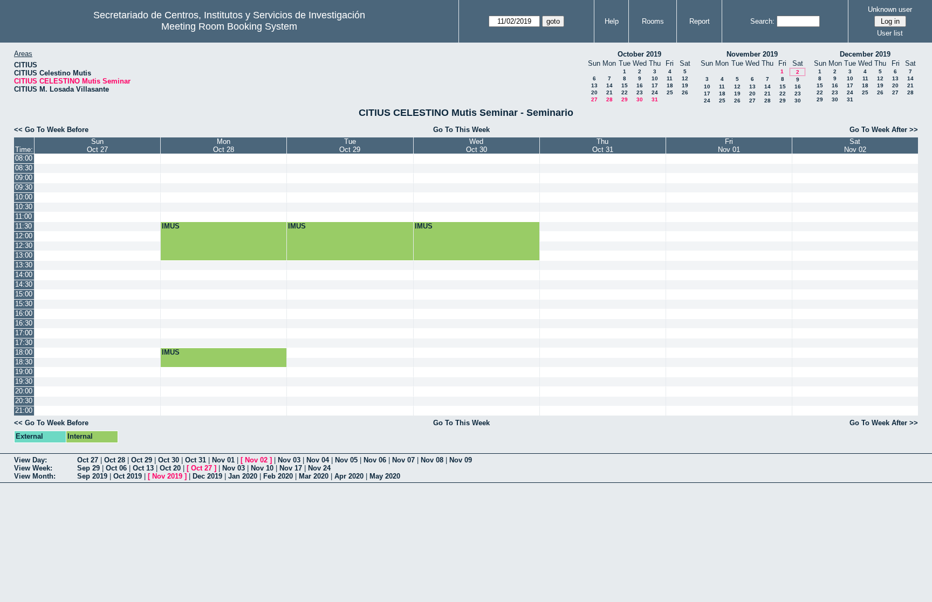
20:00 (23, 391)
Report (699, 21)
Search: (762, 21)
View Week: (33, 468)
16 (639, 85)
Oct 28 (114, 460)
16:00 (23, 313)
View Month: (35, 476)
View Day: (30, 460)
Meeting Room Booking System (229, 26)
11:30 (23, 226)
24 (655, 92)
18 (670, 85)
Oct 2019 (127, 476)
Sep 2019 (92, 476)
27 (594, 99)
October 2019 (639, 54)
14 (609, 85)
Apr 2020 (349, 476)
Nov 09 (460, 460)
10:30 (23, 207)
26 (685, 92)
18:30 (23, 362)
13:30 (23, 265)
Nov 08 (432, 460)
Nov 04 (317, 460)
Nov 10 (262, 468)
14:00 (23, 275)
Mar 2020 (313, 476)
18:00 (23, 352)
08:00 (23, 158)
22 (624, 92)
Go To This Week (461, 130)
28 (609, 99)
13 (594, 85)
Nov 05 (346, 460)
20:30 (23, 401)
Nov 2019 (167, 476)
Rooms (653, 21)
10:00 (23, 197)
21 (609, 92)
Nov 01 (223, 460)
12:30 (23, 245)
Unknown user (890, 9)
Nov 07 (403, 460)
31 (655, 99)
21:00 (23, 410)
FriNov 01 (729, 145)
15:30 (23, 304)
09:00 (23, 178)
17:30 (23, 342)
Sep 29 (88, 468)
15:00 (23, 294)
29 (624, 99)
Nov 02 (256, 460)
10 (655, 78)
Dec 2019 (207, 476)
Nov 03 (289, 460)
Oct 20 (170, 468)
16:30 (23, 323)
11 (670, 78)
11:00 (23, 216)
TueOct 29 (349, 145)
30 (639, 99)
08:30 (23, 168)
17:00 (23, 333)
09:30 (23, 187)
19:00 (23, 372)
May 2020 (384, 476)
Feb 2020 (278, 476)
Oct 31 (195, 460)
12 (685, 78)
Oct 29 (141, 460)
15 (624, 85)
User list (890, 33)
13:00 (23, 255)
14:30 (23, 284)
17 (655, 85)
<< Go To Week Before (51, 130)
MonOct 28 (223, 145)
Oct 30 (168, 460)
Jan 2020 (242, 476)
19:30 (23, 381)
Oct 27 (87, 460)
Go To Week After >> (883, 130)
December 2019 (865, 54)
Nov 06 (375, 460)
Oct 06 (116, 468)
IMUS (171, 226)
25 (670, 92)
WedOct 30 (476, 145)
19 (685, 85)
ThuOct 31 (602, 145)
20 (594, 92)
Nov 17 (290, 468)
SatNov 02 (855, 145)
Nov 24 (319, 468)
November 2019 (752, 54)
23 (639, 92)
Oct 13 (143, 468)
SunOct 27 (97, 145)
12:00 (23, 236)
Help (612, 21)
